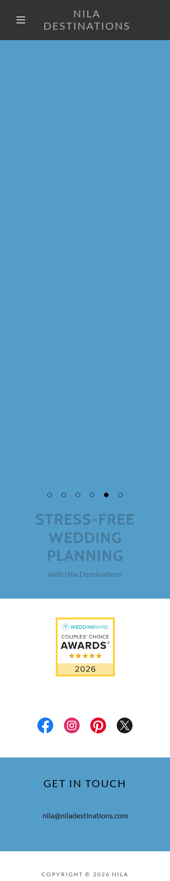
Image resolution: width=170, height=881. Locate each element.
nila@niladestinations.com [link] (85, 815)
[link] (87, 20)
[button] (20, 19)
